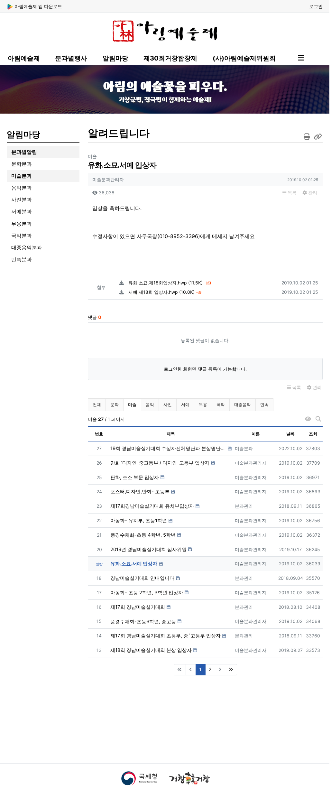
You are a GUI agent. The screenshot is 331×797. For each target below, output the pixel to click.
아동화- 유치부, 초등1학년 (138, 520)
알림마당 (115, 58)
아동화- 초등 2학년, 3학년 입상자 (146, 592)
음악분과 (21, 187)
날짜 (290, 433)
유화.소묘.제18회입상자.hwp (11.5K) (169, 282)
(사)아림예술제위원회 (244, 58)
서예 (185, 404)
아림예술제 (24, 58)
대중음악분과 (26, 247)
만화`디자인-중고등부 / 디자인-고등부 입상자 (159, 463)
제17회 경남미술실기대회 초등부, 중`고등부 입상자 (165, 636)
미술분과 (21, 175)
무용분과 (21, 223)
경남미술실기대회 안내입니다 (142, 578)
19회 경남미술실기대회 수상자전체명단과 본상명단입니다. (168, 448)
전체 (97, 404)
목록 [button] (291, 192)
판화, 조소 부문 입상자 (134, 477)
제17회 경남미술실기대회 (137, 607)
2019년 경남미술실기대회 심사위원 (148, 549)
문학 (114, 404)
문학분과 (21, 164)
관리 (312, 192)
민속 (264, 404)
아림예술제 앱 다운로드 (37, 6)
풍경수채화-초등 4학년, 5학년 (143, 535)
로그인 (316, 6)
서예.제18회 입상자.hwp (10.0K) (164, 292)
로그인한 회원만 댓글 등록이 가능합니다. (205, 369)
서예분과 (21, 211)
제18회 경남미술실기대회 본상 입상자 (151, 650)
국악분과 (21, 235)
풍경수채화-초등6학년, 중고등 (143, 621)
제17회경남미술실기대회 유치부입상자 (152, 506)
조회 (313, 433)
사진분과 (21, 199)
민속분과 (21, 259)
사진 (167, 404)
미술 (134, 404)
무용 (203, 404)
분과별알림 (24, 152)
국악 (220, 404)
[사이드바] (301, 58)
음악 (150, 404)
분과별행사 (71, 58)
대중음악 (242, 404)
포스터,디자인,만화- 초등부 (140, 491)
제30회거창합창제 (170, 58)
